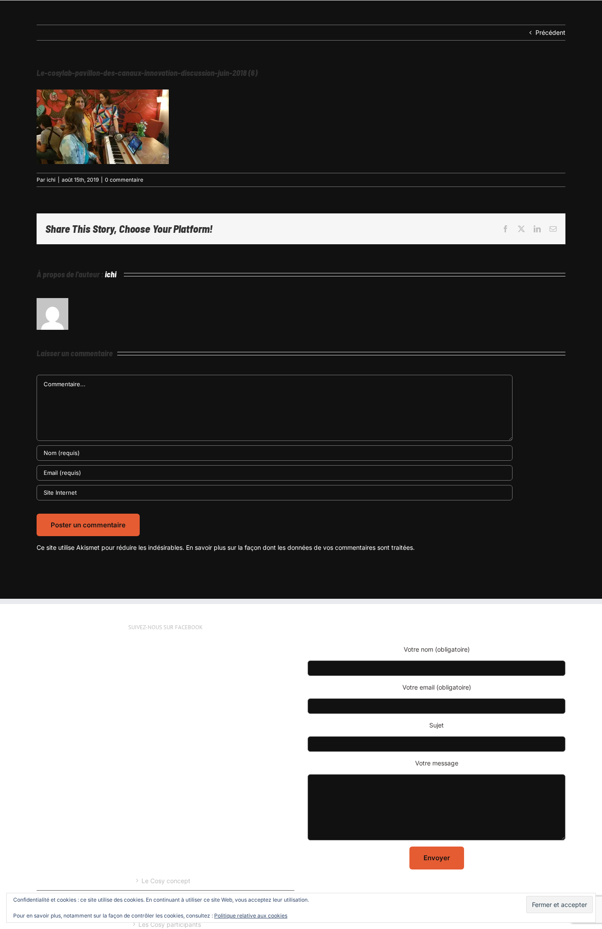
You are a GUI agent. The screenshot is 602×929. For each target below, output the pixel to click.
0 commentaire (124, 179)
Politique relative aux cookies (250, 915)
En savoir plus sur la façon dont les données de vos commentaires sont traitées (299, 547)
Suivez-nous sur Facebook (165, 627)
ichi (51, 179)
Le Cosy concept (165, 880)
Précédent (550, 32)
